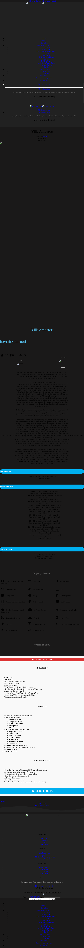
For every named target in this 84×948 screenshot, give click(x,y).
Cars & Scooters (46, 49)
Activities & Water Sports (46, 63)
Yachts (46, 53)
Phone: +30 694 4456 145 (44, 886)
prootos (45, 137)
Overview (46, 47)
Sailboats (46, 55)
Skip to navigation (34, 1)
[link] (35, 897)
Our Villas (44, 871)
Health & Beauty (46, 61)
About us (44, 838)
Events (46, 73)
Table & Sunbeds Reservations (46, 51)
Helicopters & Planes (46, 57)
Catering (46, 59)
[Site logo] (34, 34)
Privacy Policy (44, 867)
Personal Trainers (46, 65)
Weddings (46, 71)
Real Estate (44, 873)
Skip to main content (48, 1)
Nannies (46, 67)
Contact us (44, 869)
